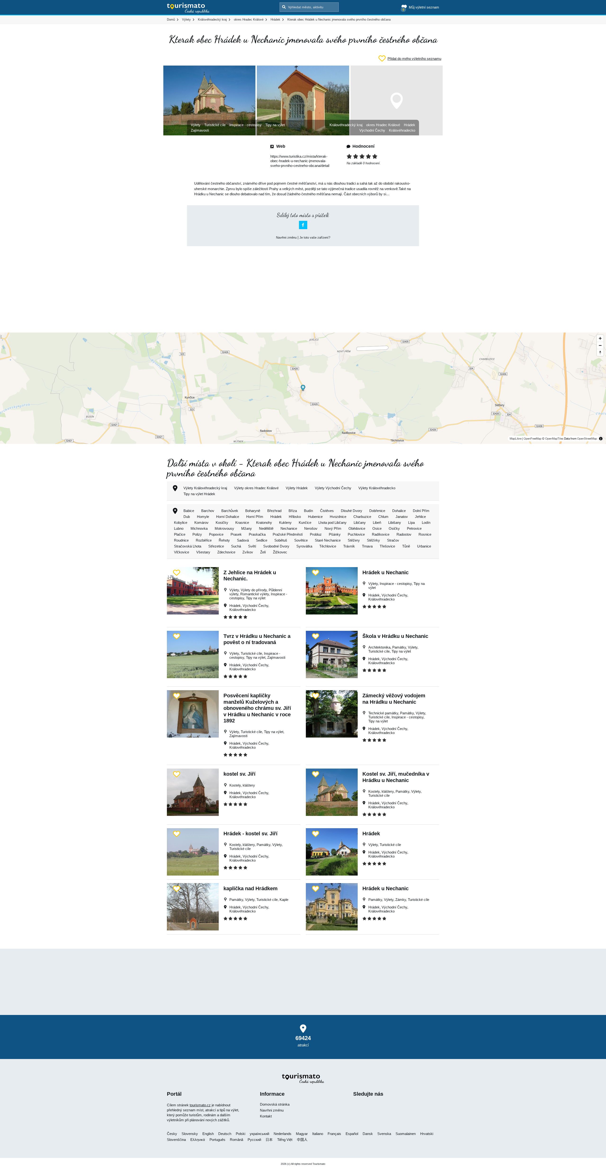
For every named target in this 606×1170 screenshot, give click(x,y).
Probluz (316, 534)
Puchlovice (356, 534)
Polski (240, 1133)
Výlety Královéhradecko (376, 488)
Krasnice (242, 522)
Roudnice (181, 540)
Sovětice (301, 540)
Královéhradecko (402, 130)
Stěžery (354, 540)
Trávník (349, 546)
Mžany (246, 528)
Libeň (377, 522)
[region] (303, 388)
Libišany (394, 522)
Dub (186, 517)
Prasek (236, 534)
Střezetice (216, 546)
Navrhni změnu (286, 237)
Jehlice (420, 517)
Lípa (411, 522)
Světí (252, 546)
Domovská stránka (275, 1104)
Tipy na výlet (275, 125)
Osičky (394, 528)
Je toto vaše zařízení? (314, 237)
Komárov (201, 522)
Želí (263, 552)
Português (217, 1139)
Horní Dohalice (227, 517)
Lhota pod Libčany (332, 522)
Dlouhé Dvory (351, 511)
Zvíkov (247, 552)
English (208, 1133)
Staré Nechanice (328, 540)
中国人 (302, 1139)
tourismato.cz (200, 1105)
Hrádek (409, 125)
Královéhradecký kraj (346, 125)
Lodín (426, 522)
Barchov (207, 511)
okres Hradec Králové (383, 125)
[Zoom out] (600, 345)
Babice (188, 511)
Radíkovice (380, 534)
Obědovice (356, 528)
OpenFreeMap (532, 438)
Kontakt (266, 1116)
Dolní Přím (421, 511)
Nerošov (310, 528)
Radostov (404, 534)
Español (352, 1133)
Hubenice (315, 517)
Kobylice (180, 522)
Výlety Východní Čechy (333, 488)
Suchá (236, 546)
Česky (172, 1133)
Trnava (367, 546)
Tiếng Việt (284, 1139)
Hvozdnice (338, 517)
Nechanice (289, 528)
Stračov (393, 540)
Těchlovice (327, 546)
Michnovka (199, 528)
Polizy (197, 534)
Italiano (317, 1133)
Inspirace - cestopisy (245, 125)
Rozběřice (204, 540)
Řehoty (224, 540)
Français (334, 1133)
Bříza (293, 511)
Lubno (178, 528)
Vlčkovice (181, 552)
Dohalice (399, 511)
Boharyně (252, 511)
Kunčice (305, 522)
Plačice (179, 534)
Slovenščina (176, 1139)
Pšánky (335, 534)
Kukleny (285, 522)
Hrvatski (426, 1133)
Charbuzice (362, 517)
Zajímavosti (200, 130)
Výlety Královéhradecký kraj (205, 488)
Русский (254, 1139)
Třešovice (387, 546)
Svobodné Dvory (276, 546)
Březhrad (274, 511)
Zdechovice (226, 552)
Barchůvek (229, 511)
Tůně (406, 546)
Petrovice (414, 528)
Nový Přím (333, 528)
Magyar (302, 1133)
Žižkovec (280, 552)
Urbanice (424, 546)
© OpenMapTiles (552, 438)
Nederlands (282, 1133)
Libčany (360, 522)
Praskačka (257, 534)
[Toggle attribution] (601, 438)
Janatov (402, 517)
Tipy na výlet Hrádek (199, 494)
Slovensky (190, 1133)
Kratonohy (264, 522)
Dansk (368, 1133)
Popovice (216, 534)
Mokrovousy (224, 528)
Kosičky (222, 522)
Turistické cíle (215, 125)
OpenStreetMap (587, 438)
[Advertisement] (303, 285)
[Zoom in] (600, 338)
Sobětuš (280, 540)
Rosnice (425, 534)
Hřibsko (295, 517)
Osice (377, 528)
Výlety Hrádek (297, 488)
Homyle (203, 517)
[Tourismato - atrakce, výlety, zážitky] (188, 8)
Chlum (383, 517)
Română (236, 1139)
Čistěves (327, 511)
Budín (308, 511)
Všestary (203, 552)
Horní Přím (254, 517)
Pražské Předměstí (288, 534)
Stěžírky (373, 540)
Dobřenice (377, 511)
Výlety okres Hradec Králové (256, 488)
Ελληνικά (197, 1139)
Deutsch (224, 1133)
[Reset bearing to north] (600, 352)
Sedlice (261, 540)
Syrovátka (304, 546)
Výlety (196, 125)
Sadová (243, 540)
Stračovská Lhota (187, 546)
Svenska (384, 1133)
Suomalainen (406, 1133)
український (259, 1133)
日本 (269, 1139)
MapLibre (515, 438)
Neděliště (266, 528)
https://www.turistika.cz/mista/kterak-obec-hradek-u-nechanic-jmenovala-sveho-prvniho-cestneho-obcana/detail (299, 161)
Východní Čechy (372, 130)
